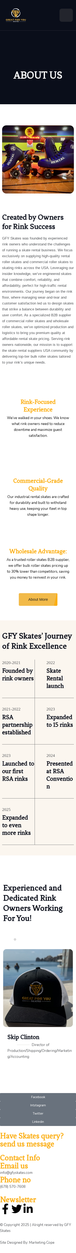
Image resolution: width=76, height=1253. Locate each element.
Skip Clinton (23, 1037)
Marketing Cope (41, 1242)
